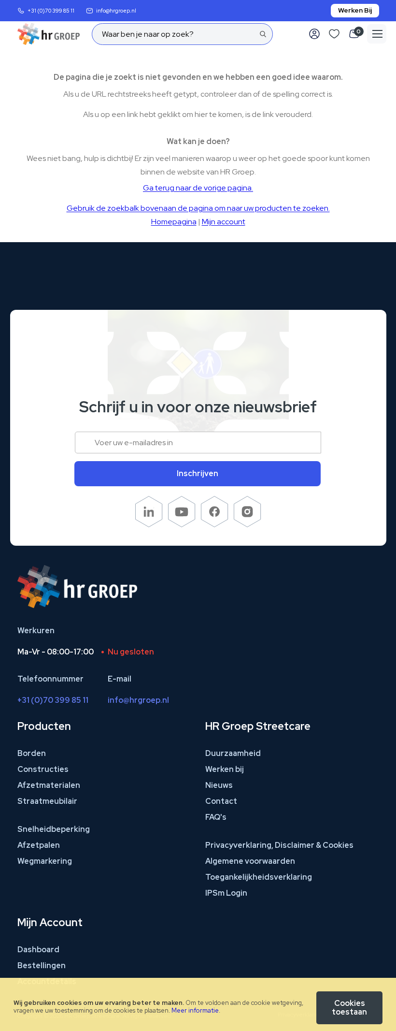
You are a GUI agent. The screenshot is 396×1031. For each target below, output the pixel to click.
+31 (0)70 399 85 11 (51, 10)
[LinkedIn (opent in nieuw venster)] (149, 525)
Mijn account (223, 222)
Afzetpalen (38, 845)
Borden (31, 753)
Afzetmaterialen (48, 785)
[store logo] (48, 34)
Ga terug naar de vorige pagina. (198, 188)
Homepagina (174, 222)
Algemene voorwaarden (250, 861)
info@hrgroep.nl (116, 10)
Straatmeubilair (47, 801)
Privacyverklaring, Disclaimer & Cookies (279, 845)
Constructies (43, 769)
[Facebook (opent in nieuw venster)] (214, 525)
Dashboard (38, 949)
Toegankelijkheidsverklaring (258, 877)
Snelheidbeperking (53, 829)
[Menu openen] (376, 34)
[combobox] (182, 34)
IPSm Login (226, 893)
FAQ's (215, 817)
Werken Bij (355, 10)
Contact (221, 801)
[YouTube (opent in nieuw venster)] (182, 525)
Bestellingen (41, 965)
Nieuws (219, 785)
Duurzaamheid (233, 753)
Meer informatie (195, 1010)
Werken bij (224, 769)
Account (314, 34)
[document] (198, 1004)
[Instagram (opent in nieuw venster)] (247, 525)
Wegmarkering (44, 861)
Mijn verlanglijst (334, 34)
